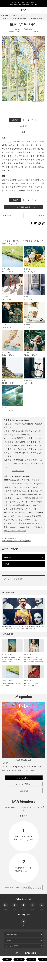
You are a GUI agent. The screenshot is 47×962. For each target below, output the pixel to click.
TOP (2, 15)
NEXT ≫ (41, 215)
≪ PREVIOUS (7, 215)
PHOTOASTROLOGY (13, 15)
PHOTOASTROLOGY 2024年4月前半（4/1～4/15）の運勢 (21, 18)
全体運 (15, 120)
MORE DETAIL (24, 777)
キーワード (32, 120)
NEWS (6, 564)
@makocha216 (18, 471)
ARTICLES (7, 557)
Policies (8, 940)
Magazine (23, 696)
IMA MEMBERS (12, 946)
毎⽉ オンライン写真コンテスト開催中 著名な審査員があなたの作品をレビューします (23, 3)
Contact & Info (11, 934)
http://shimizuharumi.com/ (15, 530)
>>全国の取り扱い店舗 (23, 760)
